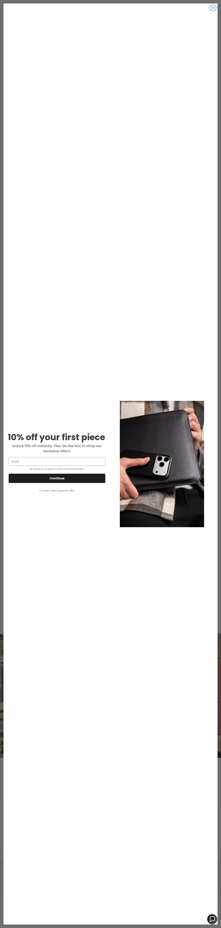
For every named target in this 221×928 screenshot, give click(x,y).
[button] (212, 919)
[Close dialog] (213, 8)
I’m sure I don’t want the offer (57, 490)
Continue (57, 478)
